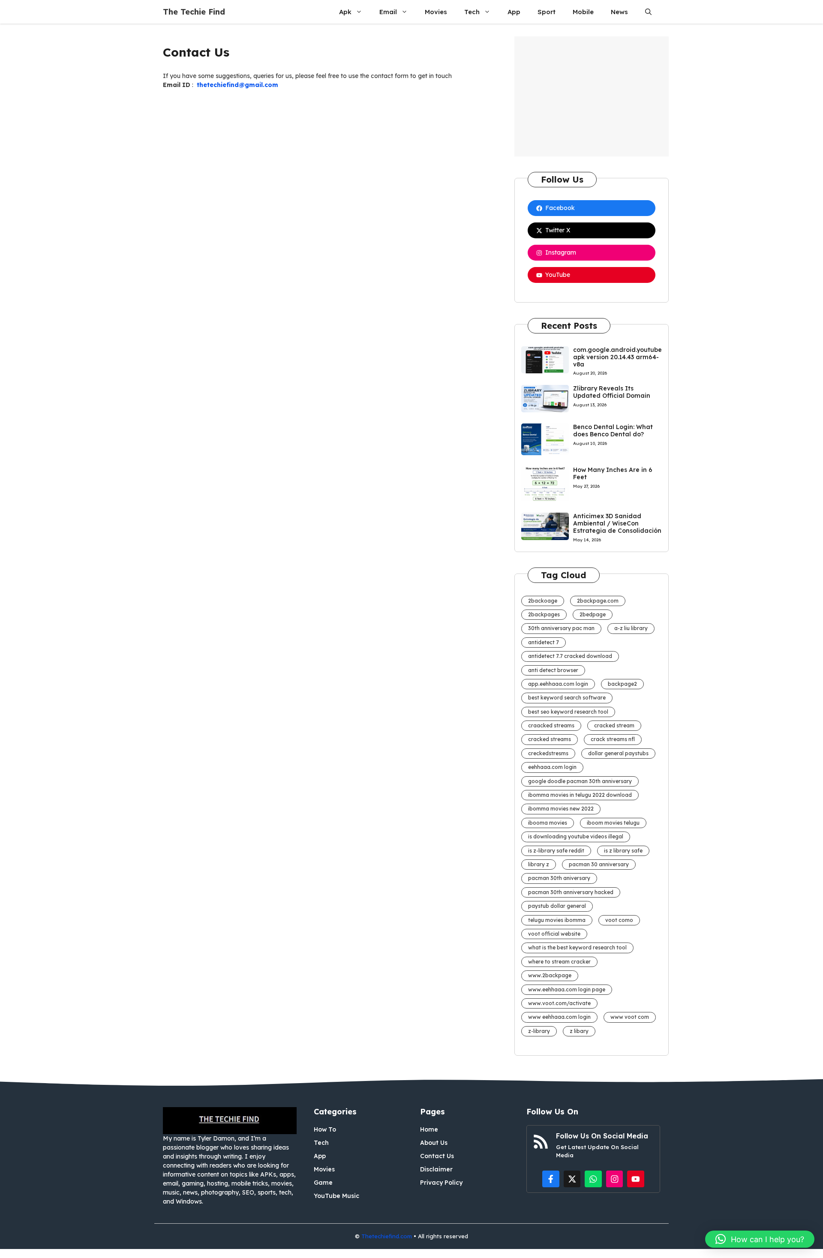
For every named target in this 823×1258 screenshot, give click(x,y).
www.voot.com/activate (559, 1003)
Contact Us (437, 1156)
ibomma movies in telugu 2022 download (580, 795)
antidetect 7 (543, 642)
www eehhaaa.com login (559, 1017)
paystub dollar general (557, 906)
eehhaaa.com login (552, 767)
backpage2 (622, 684)
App (514, 12)
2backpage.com (598, 600)
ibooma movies (547, 823)
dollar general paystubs (618, 753)
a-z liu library (631, 628)
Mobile (583, 12)
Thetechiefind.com (386, 1236)
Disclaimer (436, 1169)
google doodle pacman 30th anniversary (580, 781)
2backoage (542, 600)
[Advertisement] (591, 96)
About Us (434, 1143)
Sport (547, 12)
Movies (436, 12)
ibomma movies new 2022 (561, 808)
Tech (472, 12)
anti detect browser (553, 670)
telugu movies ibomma (557, 920)
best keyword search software (567, 697)
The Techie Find (194, 12)
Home (429, 1129)
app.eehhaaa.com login (558, 684)
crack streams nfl (613, 739)
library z (538, 864)
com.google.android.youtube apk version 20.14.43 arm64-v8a (617, 357)
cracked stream (614, 725)
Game (323, 1182)
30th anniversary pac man (561, 628)
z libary (579, 1031)
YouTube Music (336, 1196)
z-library (539, 1031)
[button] (648, 12)
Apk (345, 12)
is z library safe (623, 850)
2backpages (544, 614)
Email (388, 12)
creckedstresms (548, 753)
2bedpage (593, 614)
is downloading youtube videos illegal (575, 836)
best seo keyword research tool (568, 712)
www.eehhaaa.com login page (566, 989)
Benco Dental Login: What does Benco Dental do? (613, 430)
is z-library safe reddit (556, 850)
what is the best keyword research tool (577, 947)
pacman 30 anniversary (599, 864)
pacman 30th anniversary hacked (570, 892)
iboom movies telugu (613, 823)
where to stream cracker (559, 961)
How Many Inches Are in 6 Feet (612, 473)
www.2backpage (549, 975)
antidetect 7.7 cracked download (570, 656)
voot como (619, 920)
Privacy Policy (441, 1182)
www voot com (629, 1017)
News (619, 12)
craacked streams (551, 725)
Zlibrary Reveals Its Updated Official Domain (611, 391)
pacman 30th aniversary (559, 878)
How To (325, 1129)
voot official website (554, 934)
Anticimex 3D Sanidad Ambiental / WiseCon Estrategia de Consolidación (617, 523)
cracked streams (549, 739)
